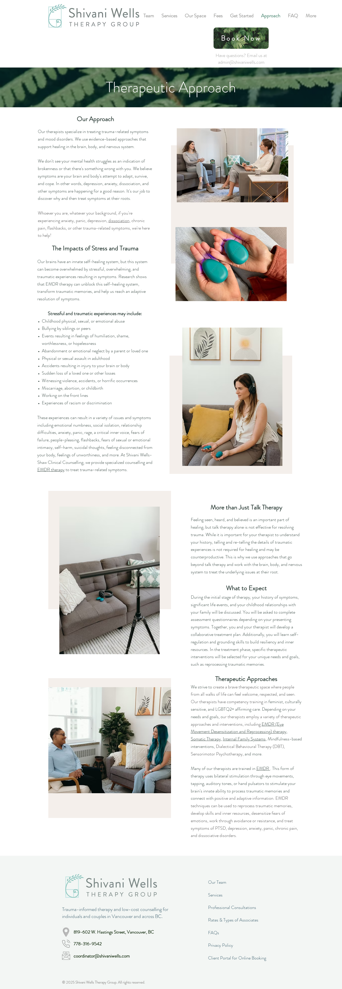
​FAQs (213, 932)
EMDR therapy (51, 469)
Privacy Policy (220, 945)
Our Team (217, 882)
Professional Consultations (232, 907)
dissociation (118, 220)
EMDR (263, 768)
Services (215, 895)
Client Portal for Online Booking (237, 958)
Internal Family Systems (244, 739)
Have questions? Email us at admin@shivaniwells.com (241, 59)
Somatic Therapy (206, 739)
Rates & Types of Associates (233, 920)
